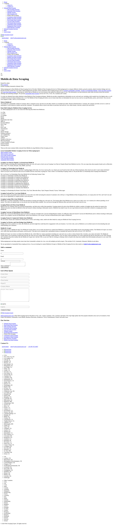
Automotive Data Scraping (14, 24)
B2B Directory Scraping (13, 27)
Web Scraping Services (13, 9)
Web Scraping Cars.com (7, 154)
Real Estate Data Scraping (14, 20)
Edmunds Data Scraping (7, 156)
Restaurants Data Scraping (14, 26)
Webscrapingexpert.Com (7, 315)
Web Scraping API (12, 14)
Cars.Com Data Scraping (7, 158)
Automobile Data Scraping (32, 93)
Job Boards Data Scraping (14, 23)
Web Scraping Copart (6, 152)
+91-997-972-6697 (33, 346)
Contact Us (10, 6)
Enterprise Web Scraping (13, 11)
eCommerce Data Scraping (14, 17)
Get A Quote (7, 32)
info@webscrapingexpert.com (18, 38)
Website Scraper (11, 12)
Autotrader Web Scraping (7, 159)
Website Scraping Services (11, 29)
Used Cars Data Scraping (104, 90)
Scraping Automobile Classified (72, 90)
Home (5, 2)
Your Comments (5, 265)
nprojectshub (5, 38)
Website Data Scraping (10, 8)
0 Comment (5, 84)
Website (3, 261)
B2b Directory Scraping (10, 338)
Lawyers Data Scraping (13, 21)
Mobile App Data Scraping (14, 18)
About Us (9, 5)
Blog (5, 30)
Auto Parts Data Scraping (9, 92)
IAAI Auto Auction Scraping (8, 155)
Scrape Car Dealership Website (89, 90)
